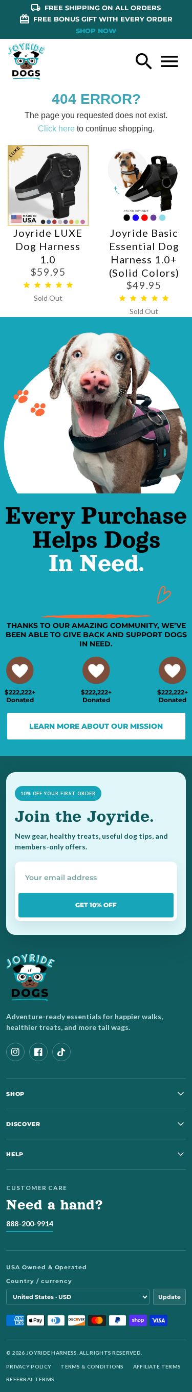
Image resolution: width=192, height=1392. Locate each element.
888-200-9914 (29, 1223)
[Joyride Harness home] (27, 61)
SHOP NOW (96, 31)
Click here (56, 128)
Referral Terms (30, 1379)
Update (169, 1296)
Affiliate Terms (157, 1366)
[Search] (144, 61)
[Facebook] (38, 1052)
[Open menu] (169, 61)
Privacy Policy (28, 1366)
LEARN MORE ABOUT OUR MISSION (96, 726)
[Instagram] (15, 1052)
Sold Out (48, 298)
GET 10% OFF (96, 905)
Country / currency (39, 1281)
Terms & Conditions (91, 1366)
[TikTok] (61, 1052)
